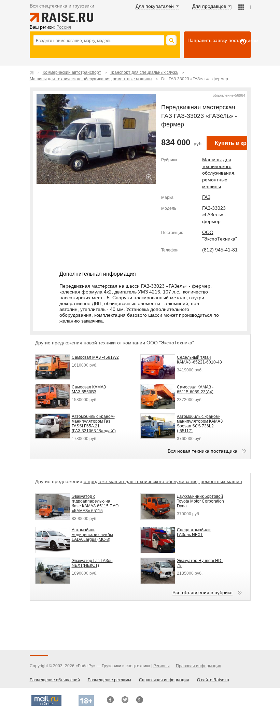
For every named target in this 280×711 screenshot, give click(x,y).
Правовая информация (198, 666)
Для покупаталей (155, 6)
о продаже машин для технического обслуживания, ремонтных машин (163, 481)
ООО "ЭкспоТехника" (170, 342)
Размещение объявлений (55, 680)
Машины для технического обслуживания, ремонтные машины (219, 173)
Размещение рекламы (109, 680)
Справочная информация (164, 680)
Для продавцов (209, 6)
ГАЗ (206, 197)
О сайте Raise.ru (213, 680)
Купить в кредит (237, 143)
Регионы (161, 666)
